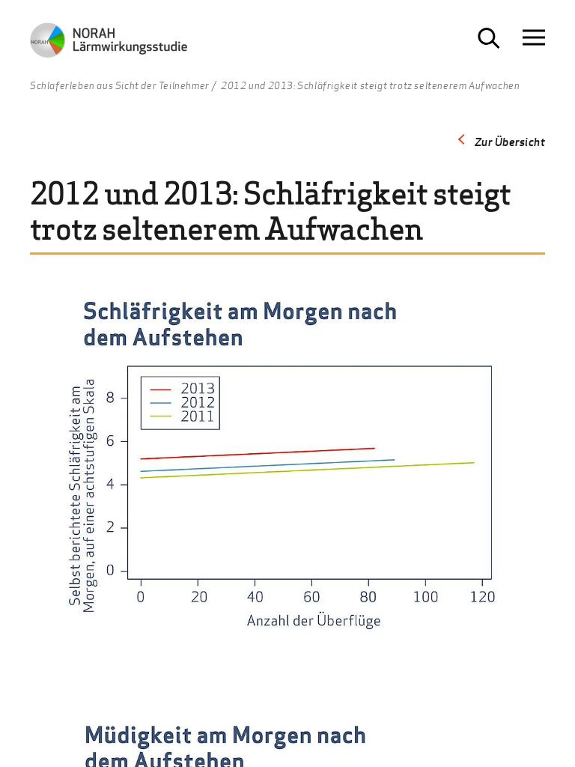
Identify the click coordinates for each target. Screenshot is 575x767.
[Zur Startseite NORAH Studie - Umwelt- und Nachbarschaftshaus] (108, 43)
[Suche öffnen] (488, 38)
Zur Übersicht (510, 141)
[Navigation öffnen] (533, 38)
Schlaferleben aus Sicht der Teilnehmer (120, 86)
